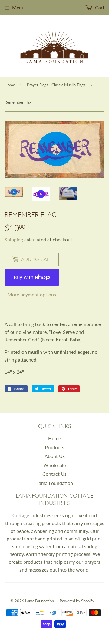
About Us (55, 456)
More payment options (32, 294)
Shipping (14, 239)
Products (54, 447)
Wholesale (54, 465)
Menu (18, 7)
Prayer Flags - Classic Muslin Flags (56, 84)
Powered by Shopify (77, 600)
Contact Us (54, 474)
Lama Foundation (54, 483)
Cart (99, 7)
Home (10, 84)
